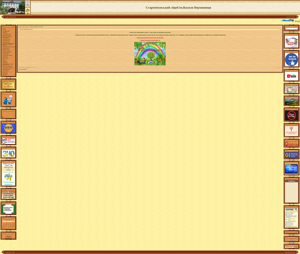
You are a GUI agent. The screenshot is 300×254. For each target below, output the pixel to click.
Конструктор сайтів (288, 252)
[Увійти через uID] (291, 240)
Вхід (15, 16)
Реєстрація (11, 16)
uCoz (294, 252)
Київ (2, 117)
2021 (24, 26)
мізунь (28, 67)
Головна (6, 16)
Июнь (26, 26)
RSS (294, 16)
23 (6, 226)
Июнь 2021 (8, 220)
